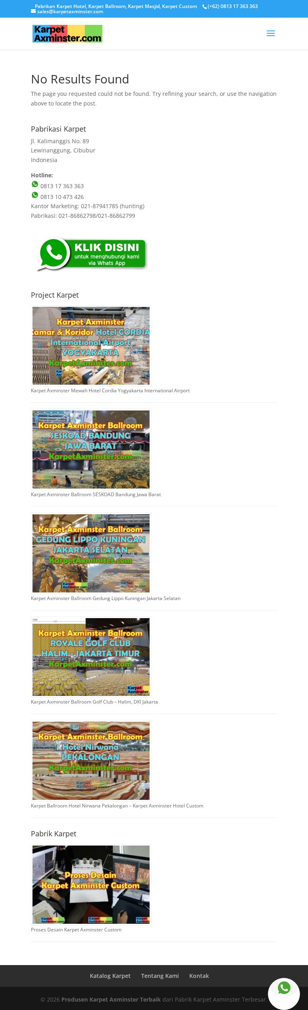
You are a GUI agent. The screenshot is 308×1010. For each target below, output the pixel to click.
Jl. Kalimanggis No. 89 (60, 141)
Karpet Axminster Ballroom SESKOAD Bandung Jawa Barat (96, 494)
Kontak (199, 976)
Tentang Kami (160, 976)
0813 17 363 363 (61, 186)
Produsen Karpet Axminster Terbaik (111, 999)
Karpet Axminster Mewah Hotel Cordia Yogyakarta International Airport (110, 390)
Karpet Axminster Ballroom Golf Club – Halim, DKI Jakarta (94, 701)
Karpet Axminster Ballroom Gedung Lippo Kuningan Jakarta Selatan (105, 598)
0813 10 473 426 (61, 197)
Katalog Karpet (110, 976)
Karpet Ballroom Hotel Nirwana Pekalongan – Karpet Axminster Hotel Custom (117, 805)
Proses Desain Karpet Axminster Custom (76, 929)
